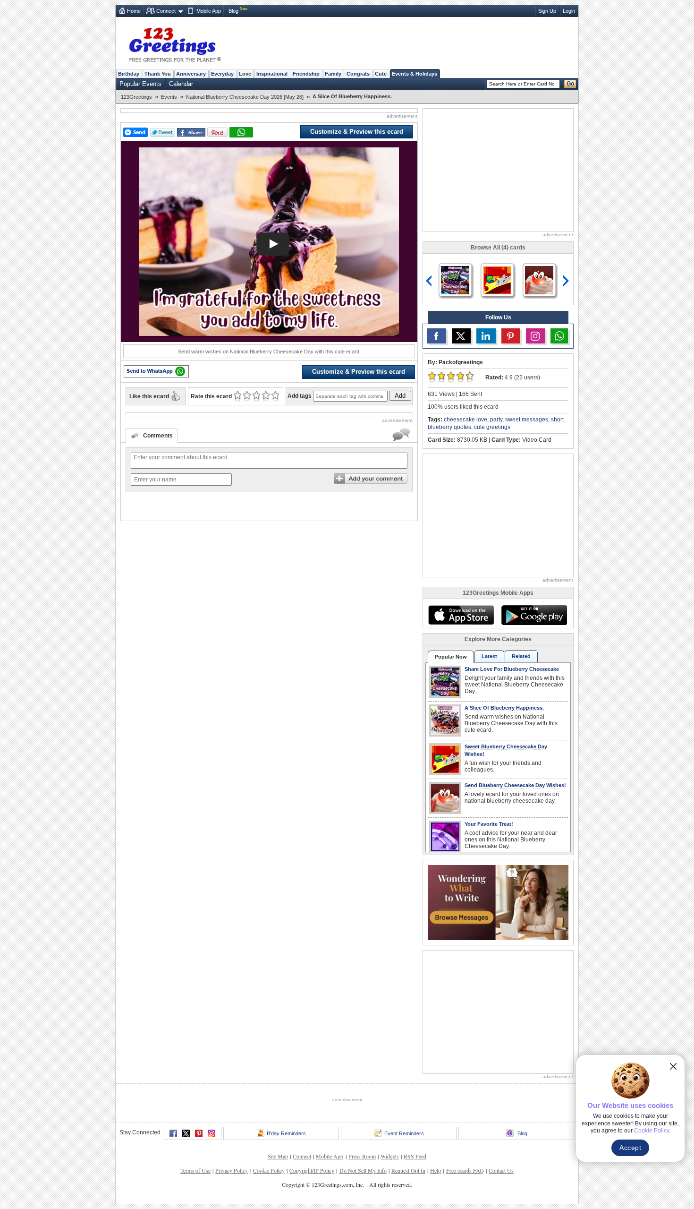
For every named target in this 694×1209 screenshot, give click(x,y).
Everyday (222, 74)
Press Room (362, 1156)
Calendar (181, 83)
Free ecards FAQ (465, 1170)
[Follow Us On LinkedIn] (485, 335)
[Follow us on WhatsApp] (559, 335)
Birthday (128, 74)
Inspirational (272, 74)
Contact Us (501, 1170)
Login (569, 11)
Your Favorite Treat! (489, 824)
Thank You (157, 74)
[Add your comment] (370, 478)
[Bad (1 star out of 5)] (237, 396)
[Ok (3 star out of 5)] (256, 396)
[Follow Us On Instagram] (535, 335)
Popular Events (140, 83)
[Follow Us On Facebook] (436, 335)
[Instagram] (211, 1133)
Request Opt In (408, 1170)
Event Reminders (404, 1133)
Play (272, 244)
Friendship (306, 74)
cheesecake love (465, 419)
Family (333, 74)
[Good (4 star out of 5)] (266, 396)
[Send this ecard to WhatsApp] (156, 371)
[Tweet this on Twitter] (162, 132)
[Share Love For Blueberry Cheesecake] (455, 279)
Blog (233, 11)
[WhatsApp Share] (241, 132)
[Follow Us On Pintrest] (510, 335)
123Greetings (136, 97)
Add (400, 395)
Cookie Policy (269, 1170)
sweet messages (526, 419)
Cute (381, 74)
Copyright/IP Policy (311, 1170)
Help (435, 1170)
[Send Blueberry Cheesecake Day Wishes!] (539, 279)
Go (570, 83)
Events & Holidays (414, 74)
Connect (166, 11)
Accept (630, 1147)
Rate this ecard (211, 396)
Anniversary (191, 74)
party (496, 419)
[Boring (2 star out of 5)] (247, 396)
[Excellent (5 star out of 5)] (275, 396)
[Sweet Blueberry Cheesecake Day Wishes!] (497, 279)
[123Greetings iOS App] (461, 615)
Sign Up (547, 11)
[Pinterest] (199, 1133)
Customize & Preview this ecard (356, 131)
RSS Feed (415, 1156)
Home (134, 11)
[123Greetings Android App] (534, 615)
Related (521, 656)
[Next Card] (567, 281)
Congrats (358, 74)
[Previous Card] (429, 281)
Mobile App (208, 11)
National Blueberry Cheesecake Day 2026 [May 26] (245, 97)
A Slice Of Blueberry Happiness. (504, 708)
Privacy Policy (231, 1170)
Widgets (390, 1156)
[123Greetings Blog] (498, 902)
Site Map (278, 1156)
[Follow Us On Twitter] (461, 335)
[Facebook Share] (191, 132)
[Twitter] (186, 1133)
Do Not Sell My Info (363, 1170)
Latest (489, 656)
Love (245, 74)
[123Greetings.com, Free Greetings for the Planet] (175, 43)
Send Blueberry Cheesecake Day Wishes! (515, 785)
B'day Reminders (286, 1133)
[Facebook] (173, 1133)
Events (169, 97)
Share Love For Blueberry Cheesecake (512, 669)
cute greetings (492, 427)
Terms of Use (195, 1170)
